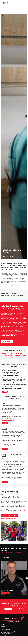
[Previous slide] (1, 578)
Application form (7, 341)
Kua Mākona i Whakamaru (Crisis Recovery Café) (7, 633)
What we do (4, 624)
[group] (14, 578)
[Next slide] (26, 578)
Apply (4, 391)
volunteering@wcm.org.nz (8, 420)
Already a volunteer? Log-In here (8, 518)
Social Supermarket (5, 629)
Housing (3, 626)
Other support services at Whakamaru (10, 635)
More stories (6, 557)
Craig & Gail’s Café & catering (8, 631)
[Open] (26, 2)
